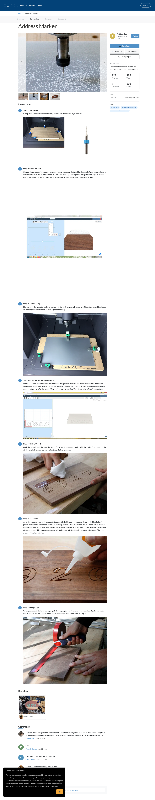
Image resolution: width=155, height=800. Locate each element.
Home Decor (115, 107)
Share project (126, 57)
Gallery (32, 5)
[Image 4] (55, 96)
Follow (135, 36)
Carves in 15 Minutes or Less (119, 111)
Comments (62, 19)
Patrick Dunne (31, 749)
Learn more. (54, 786)
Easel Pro (23, 5)
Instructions (34, 19)
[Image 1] (23, 96)
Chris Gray (30, 759)
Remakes (48, 19)
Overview (21, 19)
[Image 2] (33, 96)
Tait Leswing (122, 34)
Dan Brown (30, 738)
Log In (145, 5)
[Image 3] (44, 96)
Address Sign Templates (129, 107)
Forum (39, 5)
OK (59, 792)
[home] (11, 5)
